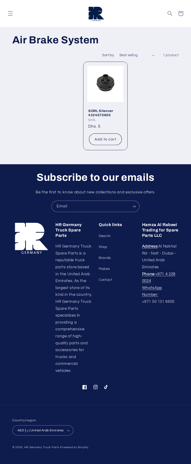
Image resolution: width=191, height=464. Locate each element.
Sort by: (108, 55)
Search (105, 236)
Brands (105, 258)
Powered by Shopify (74, 447)
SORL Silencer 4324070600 (100, 113)
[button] (10, 13)
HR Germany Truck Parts (41, 447)
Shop (103, 247)
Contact (105, 280)
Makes (104, 269)
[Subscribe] (134, 206)
